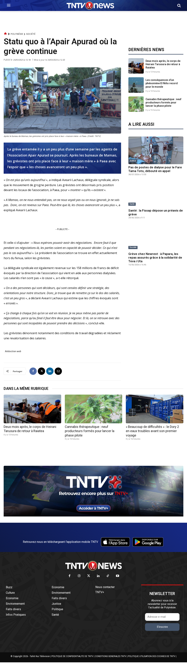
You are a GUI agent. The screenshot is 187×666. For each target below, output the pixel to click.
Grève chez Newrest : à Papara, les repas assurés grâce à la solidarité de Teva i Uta (155, 257)
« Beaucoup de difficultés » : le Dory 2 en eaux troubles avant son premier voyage (152, 431)
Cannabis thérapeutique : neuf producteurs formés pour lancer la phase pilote (163, 102)
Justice (132, 161)
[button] (179, 5)
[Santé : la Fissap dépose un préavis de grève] (155, 194)
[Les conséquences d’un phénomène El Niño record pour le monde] (136, 85)
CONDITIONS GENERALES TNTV (110, 656)
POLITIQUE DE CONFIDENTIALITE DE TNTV (72, 656)
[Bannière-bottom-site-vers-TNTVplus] (93, 515)
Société (30, 34)
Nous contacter (105, 587)
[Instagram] (79, 576)
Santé (132, 204)
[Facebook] (33, 371)
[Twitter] (89, 576)
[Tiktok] (108, 576)
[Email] (58, 371)
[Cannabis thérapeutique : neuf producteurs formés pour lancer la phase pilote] (136, 104)
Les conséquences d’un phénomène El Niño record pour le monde (162, 83)
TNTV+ (99, 592)
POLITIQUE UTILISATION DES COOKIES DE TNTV (151, 656)
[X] (41, 371)
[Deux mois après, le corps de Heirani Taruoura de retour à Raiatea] (136, 66)
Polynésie (17, 34)
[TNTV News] (93, 565)
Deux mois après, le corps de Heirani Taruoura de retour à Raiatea (163, 64)
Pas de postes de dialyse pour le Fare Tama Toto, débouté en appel (155, 169)
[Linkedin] (50, 371)
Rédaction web (13, 351)
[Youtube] (117, 576)
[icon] (5, 34)
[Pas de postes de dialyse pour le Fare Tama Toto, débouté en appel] (155, 150)
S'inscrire (162, 626)
